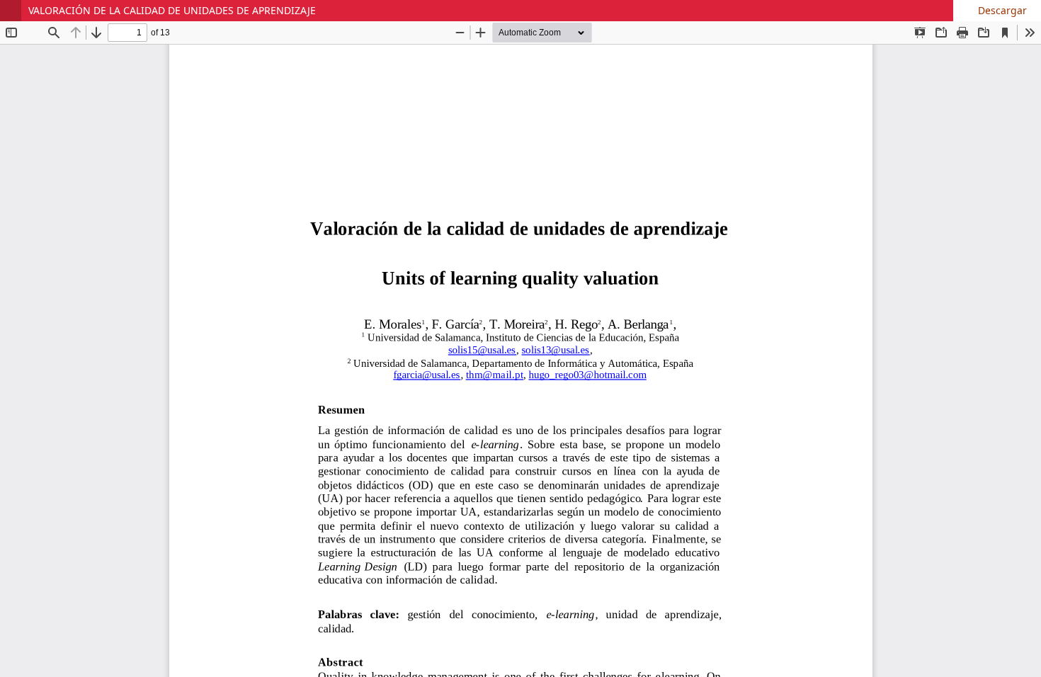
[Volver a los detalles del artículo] (10, 10)
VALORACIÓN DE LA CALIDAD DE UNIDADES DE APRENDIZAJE (172, 10)
